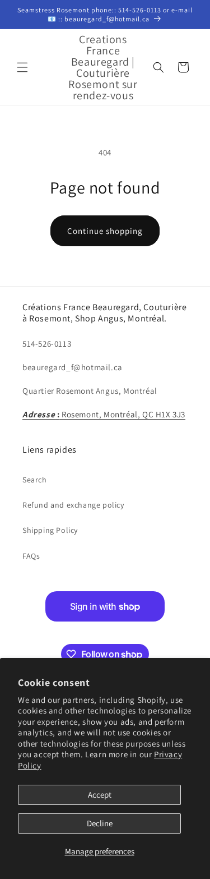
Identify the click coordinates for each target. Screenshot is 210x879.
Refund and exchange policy (73, 505)
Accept (99, 794)
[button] (22, 67)
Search (34, 480)
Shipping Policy (50, 530)
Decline (100, 823)
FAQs (31, 556)
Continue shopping (105, 230)
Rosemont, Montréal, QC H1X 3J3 (103, 414)
